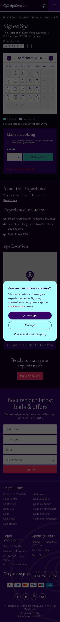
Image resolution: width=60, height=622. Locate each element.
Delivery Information (15, 551)
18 (37, 89)
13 (51, 81)
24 (30, 97)
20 (51, 89)
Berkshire (37, 17)
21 (8, 97)
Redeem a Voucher (14, 494)
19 (44, 89)
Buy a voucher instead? (20, 169)
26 (44, 97)
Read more (10, 200)
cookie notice (16, 306)
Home (6, 17)
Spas (14, 17)
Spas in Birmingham (45, 518)
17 (30, 89)
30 (23, 105)
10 (30, 81)
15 (15, 89)
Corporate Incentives (15, 564)
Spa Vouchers (41, 498)
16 (22, 89)
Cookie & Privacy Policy (13, 558)
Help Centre (10, 498)
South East (24, 17)
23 (22, 97)
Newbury (48, 17)
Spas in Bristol (41, 513)
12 (44, 81)
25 (37, 97)
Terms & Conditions (14, 546)
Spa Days (38, 494)
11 (37, 81)
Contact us (9, 503)
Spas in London (42, 503)
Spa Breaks (10, 523)
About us (8, 508)
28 (8, 105)
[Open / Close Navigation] (54, 5)
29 (15, 105)
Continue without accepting (30, 334)
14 (8, 89)
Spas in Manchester (44, 508)
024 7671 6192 (45, 576)
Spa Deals (9, 518)
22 (15, 97)
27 (51, 97)
